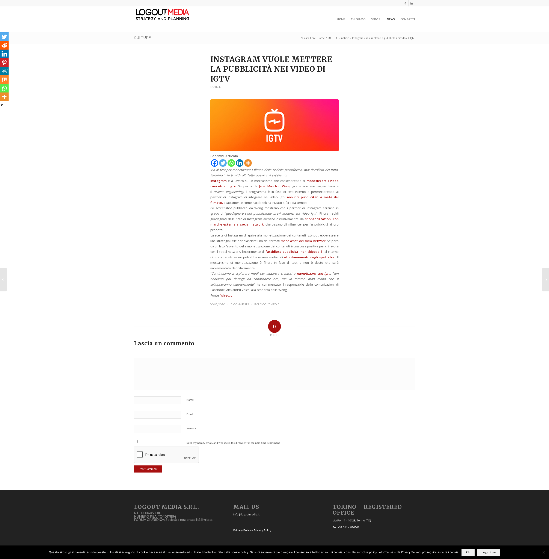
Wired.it (226, 295)
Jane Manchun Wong (275, 186)
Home (321, 37)
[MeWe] (4, 71)
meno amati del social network (303, 241)
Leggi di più (488, 552)
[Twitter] (223, 163)
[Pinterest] (4, 62)
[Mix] (4, 79)
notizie (345, 37)
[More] (248, 163)
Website (191, 428)
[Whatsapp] (231, 163)
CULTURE (142, 38)
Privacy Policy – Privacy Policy (252, 530)
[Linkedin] (412, 3)
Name (190, 399)
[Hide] (1, 105)
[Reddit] (4, 45)
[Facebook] (405, 3)
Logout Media (268, 304)
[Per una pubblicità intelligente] (3, 279)
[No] (543, 552)
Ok (468, 552)
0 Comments (240, 304)
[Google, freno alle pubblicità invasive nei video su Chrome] (545, 279)
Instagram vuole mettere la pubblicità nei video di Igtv (271, 69)
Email (190, 414)
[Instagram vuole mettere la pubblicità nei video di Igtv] (274, 125)
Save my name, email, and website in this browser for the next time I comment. (233, 442)
